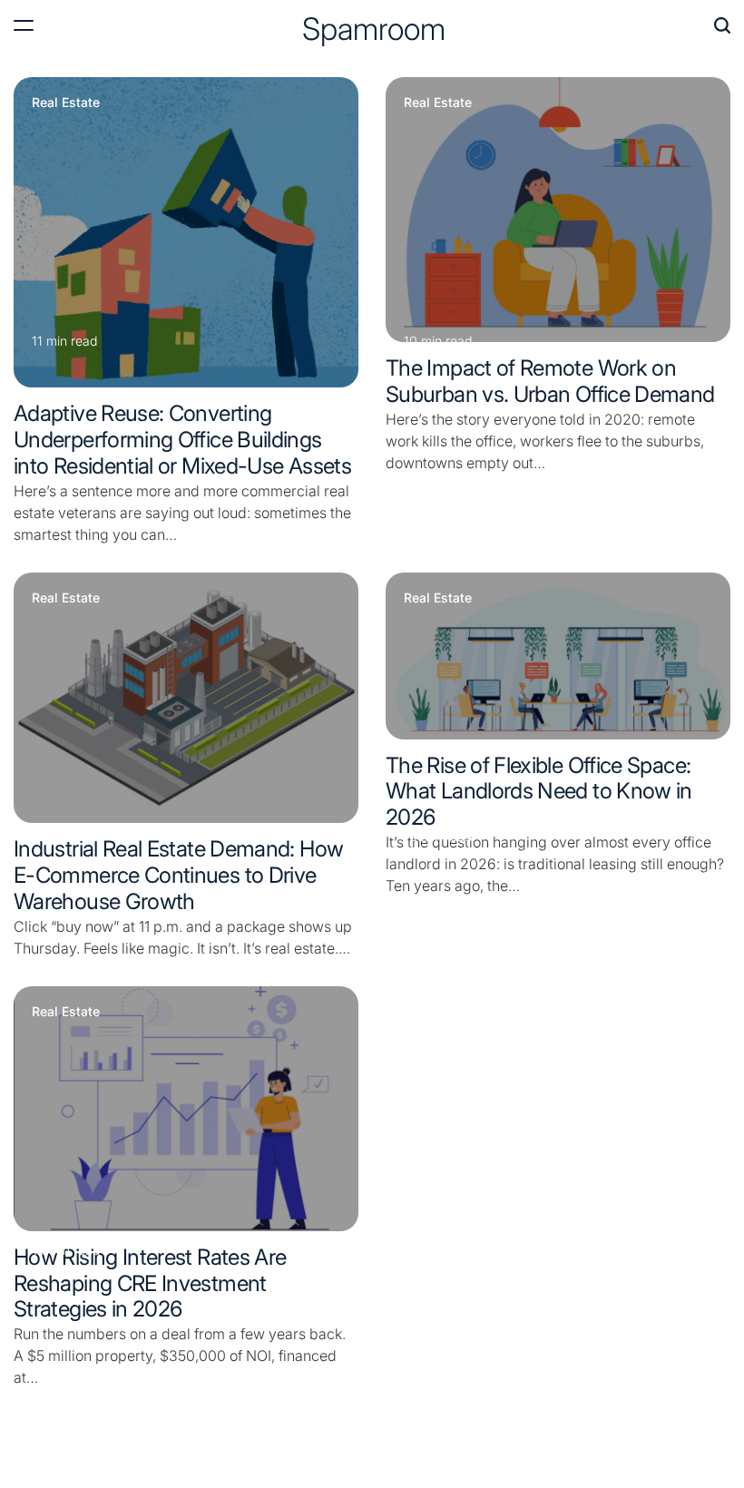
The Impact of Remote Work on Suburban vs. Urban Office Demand (550, 381)
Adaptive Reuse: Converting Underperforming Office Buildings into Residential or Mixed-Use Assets (182, 439)
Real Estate (66, 102)
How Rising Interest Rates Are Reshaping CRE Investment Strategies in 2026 (150, 1283)
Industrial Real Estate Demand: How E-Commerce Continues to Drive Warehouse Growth (178, 875)
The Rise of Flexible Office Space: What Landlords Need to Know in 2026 (539, 791)
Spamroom (373, 29)
